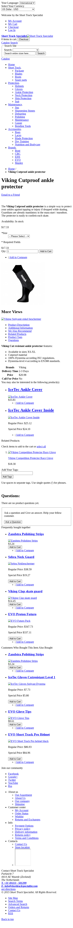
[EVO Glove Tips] (18, 718)
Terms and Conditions (27, 838)
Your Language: (10, 2)
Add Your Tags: (9, 469)
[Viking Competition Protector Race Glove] (32, 452)
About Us (20, 798)
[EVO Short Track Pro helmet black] (28, 741)
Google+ (13, 776)
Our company (22, 801)
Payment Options (24, 825)
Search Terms (15, 901)
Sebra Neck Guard (21, 557)
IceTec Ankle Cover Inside (31, 410)
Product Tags (15, 337)
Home (11, 64)
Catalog (5, 42)
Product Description (19, 324)
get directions (8, 889)
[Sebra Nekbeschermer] (21, 563)
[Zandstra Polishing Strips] (23, 540)
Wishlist (19, 816)
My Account (15, 20)
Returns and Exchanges (27, 819)
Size (4, 233)
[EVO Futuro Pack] (19, 620)
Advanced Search (17, 904)
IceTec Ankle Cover (25, 389)
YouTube (13, 783)
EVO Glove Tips (19, 711)
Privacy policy (22, 828)
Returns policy (23, 834)
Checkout (13, 27)
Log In (11, 30)
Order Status (21, 813)
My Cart (12, 24)
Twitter (12, 779)
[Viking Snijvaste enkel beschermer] (23, 304)
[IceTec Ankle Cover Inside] (24, 417)
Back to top (7, 919)
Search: (8, 49)
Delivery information (26, 831)
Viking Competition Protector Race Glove (30, 458)
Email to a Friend (10, 194)
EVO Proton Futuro (22, 614)
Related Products (17, 334)
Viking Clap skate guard (25, 591)
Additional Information (20, 327)
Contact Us (21, 844)
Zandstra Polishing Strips (26, 534)
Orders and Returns (18, 907)
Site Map (13, 898)
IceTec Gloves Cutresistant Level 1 (31, 677)
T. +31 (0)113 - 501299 (13, 883)
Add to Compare (18, 257)
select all (41, 446)
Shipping (20, 804)
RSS (10, 913)
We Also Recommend (20, 330)
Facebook (13, 773)
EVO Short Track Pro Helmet (29, 734)
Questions (13, 340)
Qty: (3, 251)
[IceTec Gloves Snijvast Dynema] (26, 683)
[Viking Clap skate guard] (22, 597)
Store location (22, 847)
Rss (10, 786)
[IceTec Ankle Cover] (20, 396)
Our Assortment (23, 794)
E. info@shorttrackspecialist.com (19, 886)
